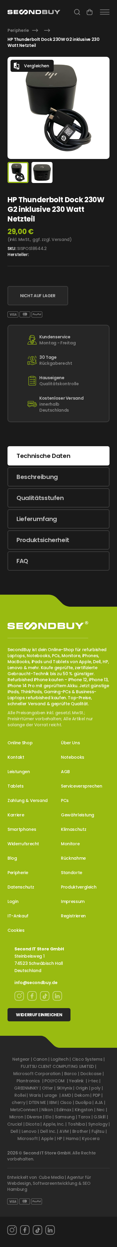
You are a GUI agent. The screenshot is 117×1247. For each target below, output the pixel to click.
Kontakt (16, 757)
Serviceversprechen (81, 786)
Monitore (70, 844)
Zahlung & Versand (28, 800)
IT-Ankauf (18, 916)
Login (13, 901)
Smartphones (22, 829)
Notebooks (72, 757)
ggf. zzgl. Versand (51, 239)
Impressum (73, 901)
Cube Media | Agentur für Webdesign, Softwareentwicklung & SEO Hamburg (49, 1183)
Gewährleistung (77, 815)
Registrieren (73, 916)
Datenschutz (21, 887)
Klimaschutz (73, 829)
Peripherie (18, 30)
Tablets (16, 786)
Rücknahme (73, 858)
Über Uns (70, 743)
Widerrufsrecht (23, 844)
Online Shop (20, 743)
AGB (65, 772)
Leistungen (19, 772)
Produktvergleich (78, 887)
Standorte (71, 873)
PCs (65, 800)
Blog (12, 858)
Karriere (16, 815)
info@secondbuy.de (35, 983)
